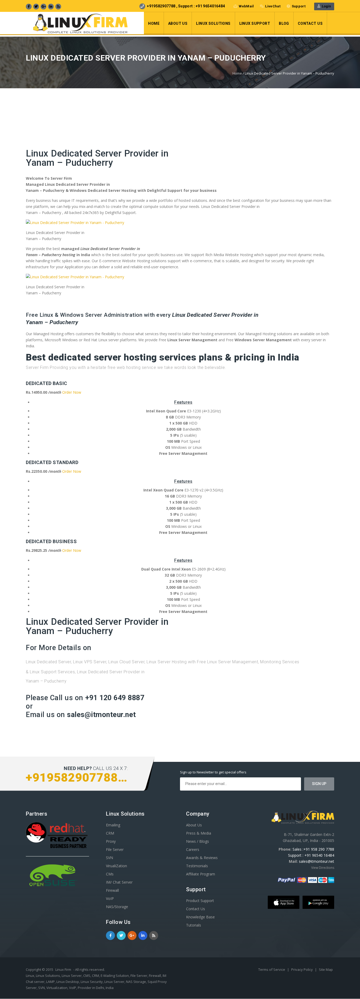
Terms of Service (272, 969)
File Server (115, 849)
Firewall (112, 890)
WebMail (246, 6)
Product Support (200, 900)
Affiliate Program (200, 873)
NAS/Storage (117, 906)
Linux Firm (63, 969)
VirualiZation (116, 865)
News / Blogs (197, 841)
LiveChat (272, 6)
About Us (177, 23)
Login (325, 6)
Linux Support (254, 23)
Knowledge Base (200, 916)
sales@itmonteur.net (316, 861)
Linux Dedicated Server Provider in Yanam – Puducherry (97, 158)
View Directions (322, 867)
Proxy (111, 841)
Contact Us (310, 23)
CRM (110, 833)
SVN (109, 857)
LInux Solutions (213, 23)
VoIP (110, 898)
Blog (284, 23)
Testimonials (197, 865)
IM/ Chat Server (119, 882)
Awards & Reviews (202, 857)
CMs (110, 873)
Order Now (71, 392)
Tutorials (193, 925)
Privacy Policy (302, 969)
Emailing (113, 824)
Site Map (326, 969)
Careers (192, 849)
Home (153, 23)
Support (298, 6)
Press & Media (198, 833)
